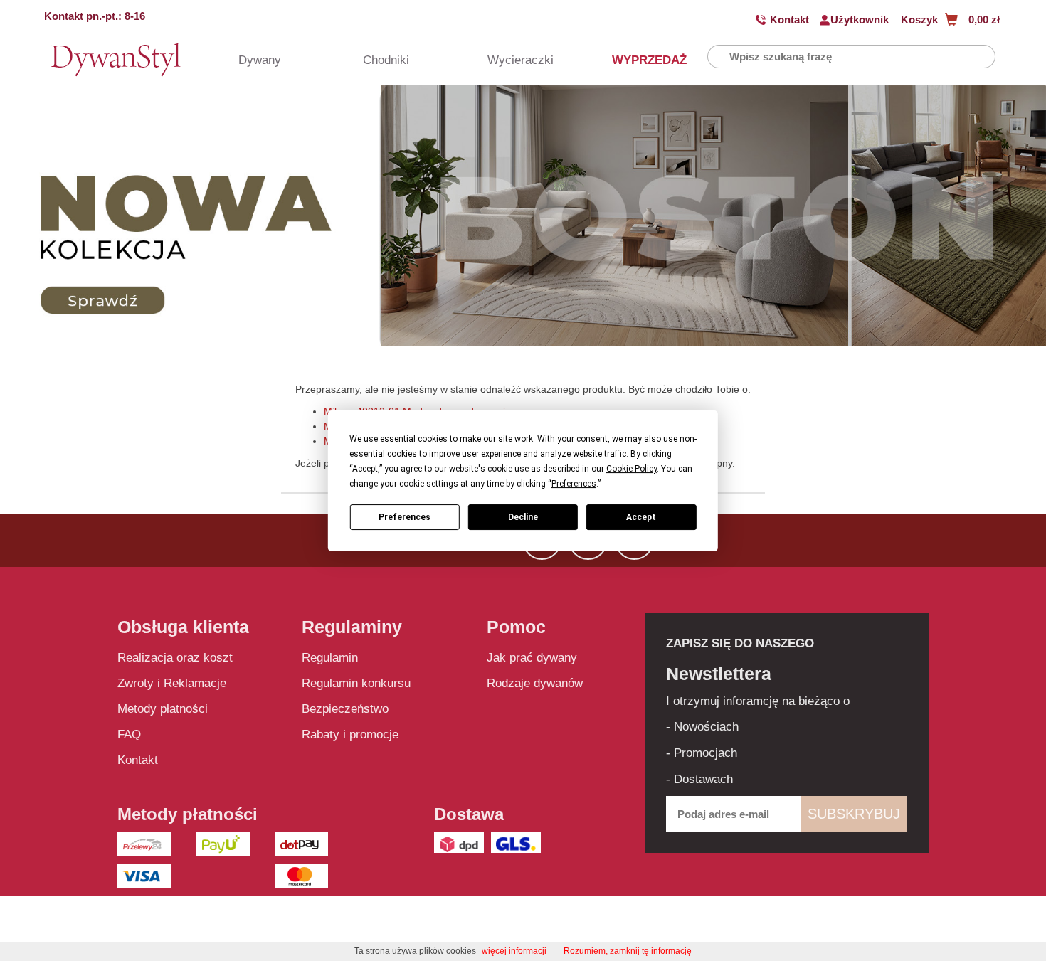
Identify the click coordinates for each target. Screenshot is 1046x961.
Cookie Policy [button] (631, 469)
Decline (523, 516)
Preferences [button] (573, 484)
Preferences (404, 516)
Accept (641, 516)
